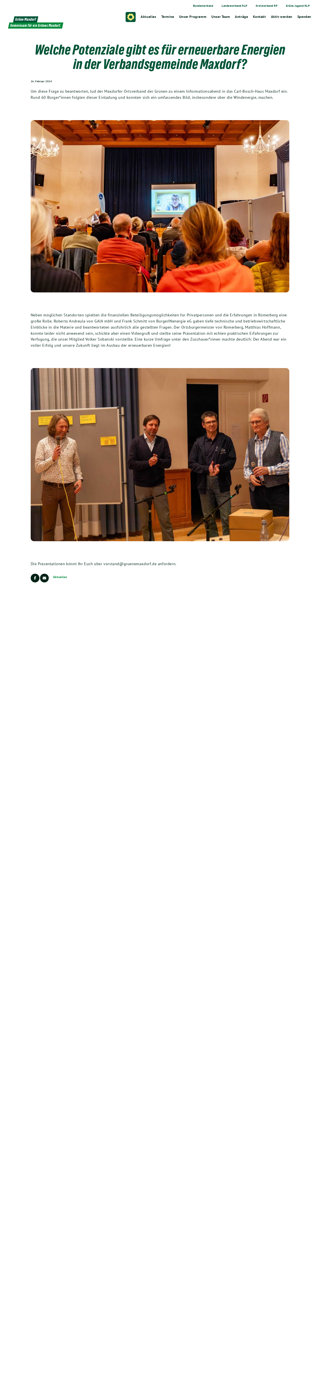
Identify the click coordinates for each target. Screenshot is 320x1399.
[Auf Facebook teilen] (35, 578)
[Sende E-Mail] (44, 578)
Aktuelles (60, 577)
